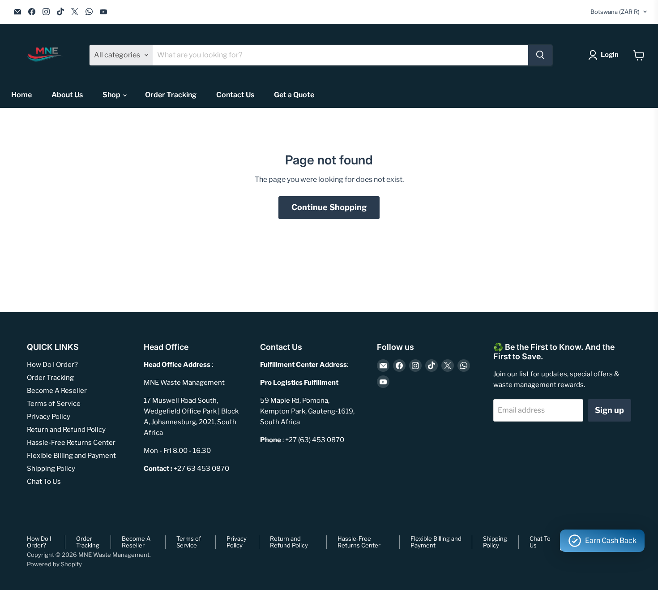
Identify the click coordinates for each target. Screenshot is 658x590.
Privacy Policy (48, 417)
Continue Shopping (329, 207)
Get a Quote (294, 94)
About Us (67, 94)
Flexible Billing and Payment (71, 456)
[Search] (540, 55)
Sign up (609, 410)
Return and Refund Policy (66, 430)
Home (21, 94)
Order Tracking (171, 94)
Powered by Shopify (54, 564)
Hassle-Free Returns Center (71, 443)
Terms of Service (54, 404)
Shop (112, 94)
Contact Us (235, 94)
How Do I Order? (52, 365)
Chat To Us (44, 482)
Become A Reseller (57, 391)
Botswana (615, 11)
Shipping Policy (51, 469)
